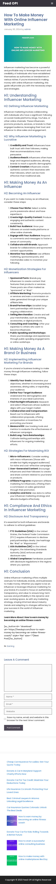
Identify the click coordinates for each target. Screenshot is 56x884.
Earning (10, 646)
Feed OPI (10, 3)
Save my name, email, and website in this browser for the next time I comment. (28, 719)
